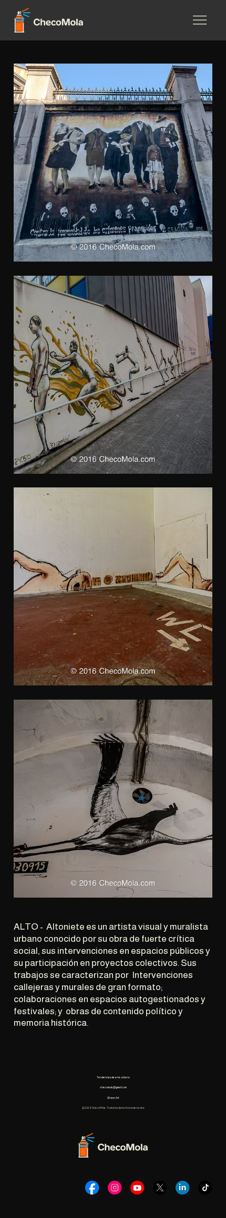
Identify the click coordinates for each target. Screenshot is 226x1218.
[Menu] (200, 20)
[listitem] (113, 163)
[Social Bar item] (92, 1187)
